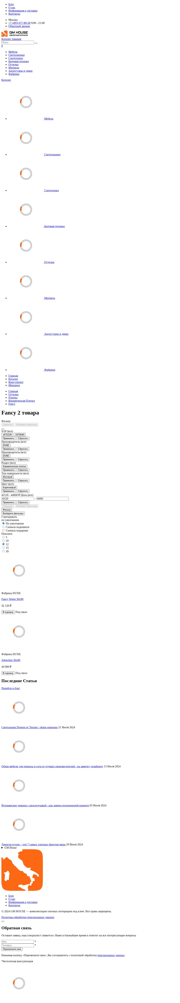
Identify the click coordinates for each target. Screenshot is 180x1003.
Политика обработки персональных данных (27, 917)
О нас (11, 7)
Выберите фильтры (26, 424)
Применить (8, 438)
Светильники (16, 54)
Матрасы (13, 67)
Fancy (11, 403)
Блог (11, 4)
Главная (13, 375)
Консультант (15, 382)
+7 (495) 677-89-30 (19, 22)
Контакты (14, 13)
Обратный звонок (19, 26)
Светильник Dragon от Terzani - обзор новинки (29, 727)
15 (7, 547)
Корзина (14, 385)
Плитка (12, 397)
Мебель (12, 51)
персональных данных (111, 955)
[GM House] (14, 35)
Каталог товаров (11, 38)
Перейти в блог (10, 688)
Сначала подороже (17, 530)
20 (7, 551)
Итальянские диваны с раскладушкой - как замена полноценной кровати (45, 805)
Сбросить (8, 424)
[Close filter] (2, 428)
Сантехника (15, 58)
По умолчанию (15, 523)
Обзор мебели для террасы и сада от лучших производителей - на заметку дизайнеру (52, 766)
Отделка (13, 64)
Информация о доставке (22, 10)
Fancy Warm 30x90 (12, 599)
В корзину (8, 612)
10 (7, 540)
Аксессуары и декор (20, 70)
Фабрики (13, 73)
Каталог (6, 79)
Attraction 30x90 (10, 660)
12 (7, 544)
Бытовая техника (18, 61)
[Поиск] (36, 43)
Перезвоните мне (12, 949)
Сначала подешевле (17, 527)
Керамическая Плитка (21, 400)
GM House (10, 847)
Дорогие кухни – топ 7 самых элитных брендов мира (33, 844)
